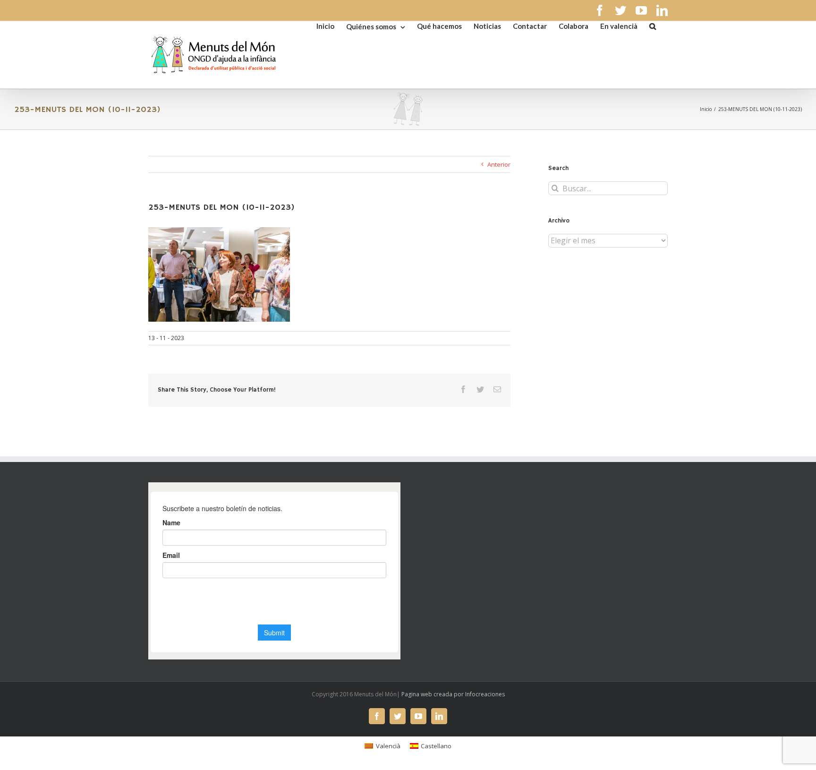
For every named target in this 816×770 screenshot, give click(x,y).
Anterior (498, 164)
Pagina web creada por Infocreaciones (453, 694)
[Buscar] (652, 25)
